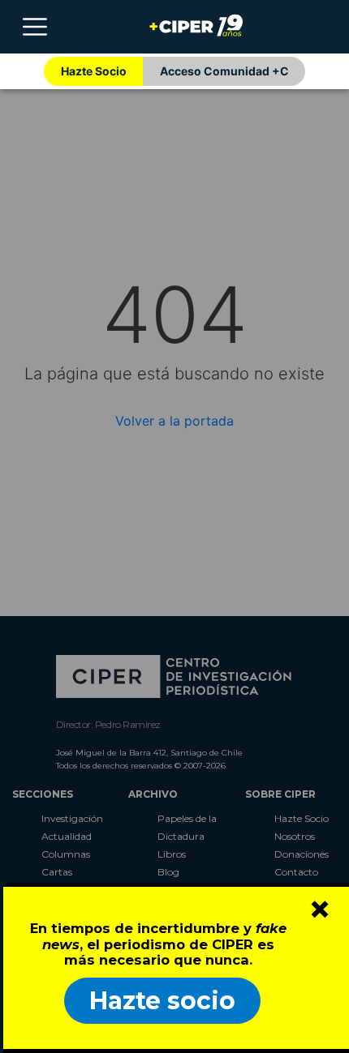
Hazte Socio (94, 71)
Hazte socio (162, 1001)
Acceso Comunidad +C (224, 71)
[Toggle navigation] (35, 26)
